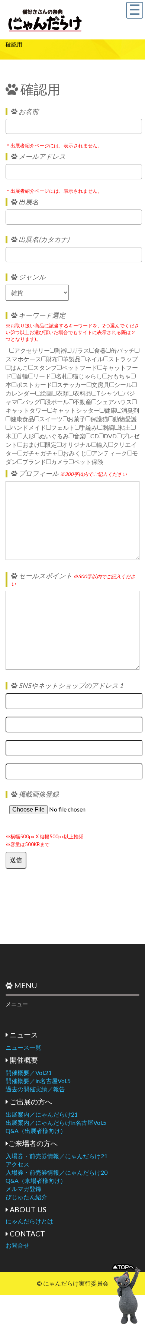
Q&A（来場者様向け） (36, 1180)
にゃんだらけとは (29, 1221)
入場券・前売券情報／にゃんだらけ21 (56, 1155)
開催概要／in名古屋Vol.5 (38, 1080)
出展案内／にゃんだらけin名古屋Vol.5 (56, 1122)
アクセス (17, 1164)
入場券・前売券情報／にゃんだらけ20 (56, 1172)
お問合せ (17, 1245)
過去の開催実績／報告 (35, 1088)
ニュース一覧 (23, 1047)
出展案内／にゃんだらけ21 (42, 1114)
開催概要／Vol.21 (29, 1072)
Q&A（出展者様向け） (36, 1130)
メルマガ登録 (23, 1188)
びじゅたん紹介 (26, 1196)
